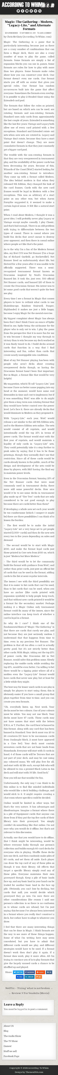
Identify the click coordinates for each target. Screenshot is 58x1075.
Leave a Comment (46, 33)
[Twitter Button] (18, 11)
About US (9, 1026)
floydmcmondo (12, 33)
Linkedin (30, 977)
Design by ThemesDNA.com (29, 1072)
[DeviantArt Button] (31, 11)
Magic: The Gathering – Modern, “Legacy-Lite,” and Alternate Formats (29, 25)
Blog (6, 1031)
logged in (22, 1009)
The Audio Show (12, 1036)
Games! (7, 1046)
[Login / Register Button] (35, 11)
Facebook (30, 972)
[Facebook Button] (22, 11)
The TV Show (11, 1041)
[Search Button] (40, 11)
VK (50, 972)
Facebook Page (11, 1056)
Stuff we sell (10, 1051)
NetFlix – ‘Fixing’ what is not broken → (29, 988)
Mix (40, 977)
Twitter (19, 972)
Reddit (41, 972)
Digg (21, 977)
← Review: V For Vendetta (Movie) (29, 993)
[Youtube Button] (27, 11)
